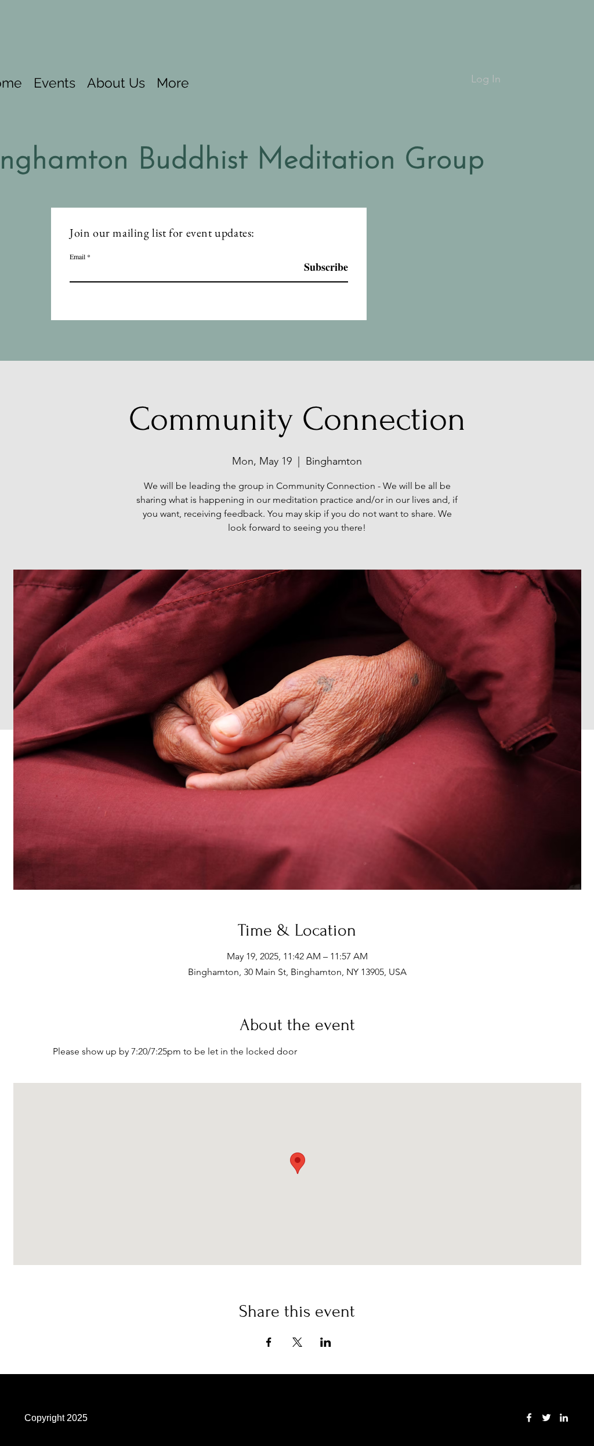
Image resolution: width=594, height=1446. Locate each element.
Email (77, 256)
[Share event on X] (297, 1342)
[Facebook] (529, 1417)
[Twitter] (546, 1417)
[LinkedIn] (564, 1417)
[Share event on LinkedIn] (325, 1342)
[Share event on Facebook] (268, 1342)
